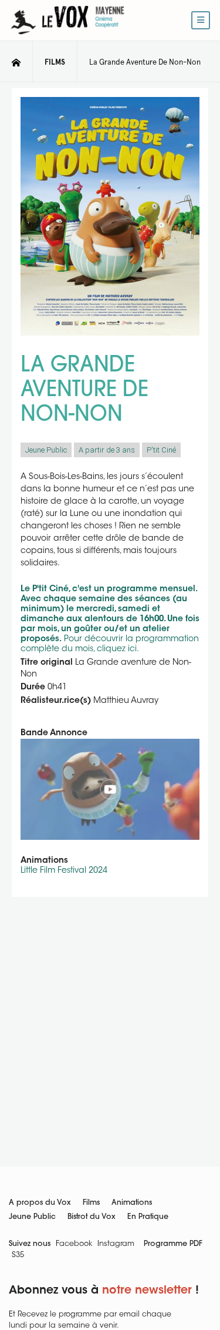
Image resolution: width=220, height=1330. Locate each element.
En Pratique (147, 1217)
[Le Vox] (67, 36)
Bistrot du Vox (91, 1217)
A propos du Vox (40, 1203)
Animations (131, 1203)
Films (91, 1203)
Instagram (115, 1244)
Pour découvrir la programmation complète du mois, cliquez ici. (110, 619)
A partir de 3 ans (107, 449)
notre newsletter (147, 1291)
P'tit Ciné (161, 449)
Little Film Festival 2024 (64, 871)
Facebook (74, 1244)
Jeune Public (46, 449)
